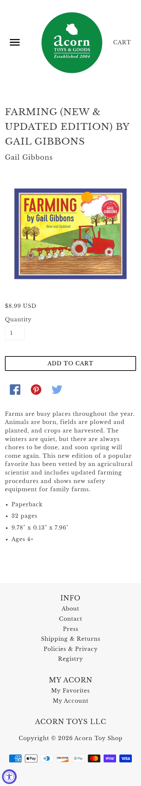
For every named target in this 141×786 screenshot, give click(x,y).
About (70, 608)
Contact (70, 618)
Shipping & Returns (70, 638)
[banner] (72, 43)
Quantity (15, 319)
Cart (122, 42)
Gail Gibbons (29, 157)
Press (70, 629)
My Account (71, 700)
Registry (70, 658)
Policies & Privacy (71, 649)
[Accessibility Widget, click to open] (9, 776)
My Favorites (70, 690)
